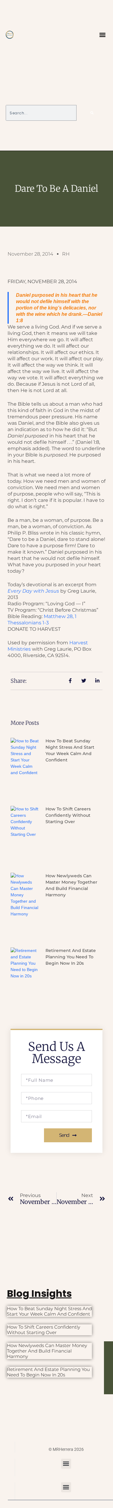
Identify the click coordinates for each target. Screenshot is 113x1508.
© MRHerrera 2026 (66, 1449)
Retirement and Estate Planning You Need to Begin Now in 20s (71, 957)
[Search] (92, 113)
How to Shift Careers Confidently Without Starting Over (68, 815)
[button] (102, 35)
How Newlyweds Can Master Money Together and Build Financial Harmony (47, 1351)
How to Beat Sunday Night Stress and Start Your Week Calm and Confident (49, 1311)
